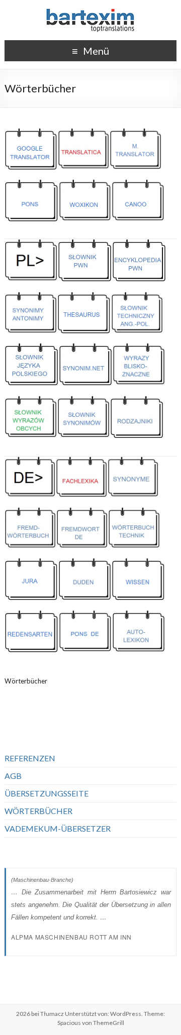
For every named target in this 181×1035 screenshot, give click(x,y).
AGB (13, 775)
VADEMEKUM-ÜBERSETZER (58, 828)
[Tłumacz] (90, 12)
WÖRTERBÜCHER (38, 811)
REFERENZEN (30, 758)
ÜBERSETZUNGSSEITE (46, 793)
